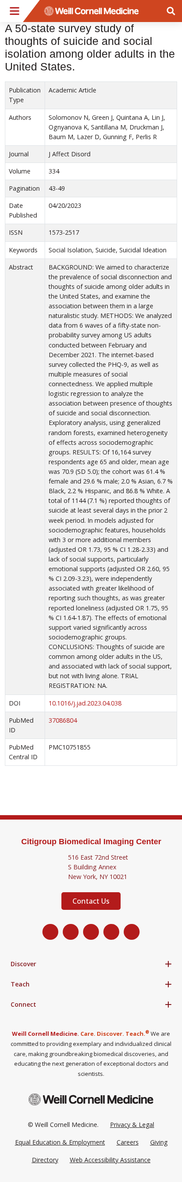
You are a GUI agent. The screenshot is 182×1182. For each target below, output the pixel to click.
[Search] (171, 11)
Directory (45, 1160)
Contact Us (91, 901)
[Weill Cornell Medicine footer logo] (91, 1099)
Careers (128, 1142)
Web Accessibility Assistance (110, 1160)
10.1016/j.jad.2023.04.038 (85, 703)
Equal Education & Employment (60, 1142)
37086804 (63, 720)
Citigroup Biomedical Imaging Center (91, 841)
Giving (158, 1142)
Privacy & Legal (132, 1124)
